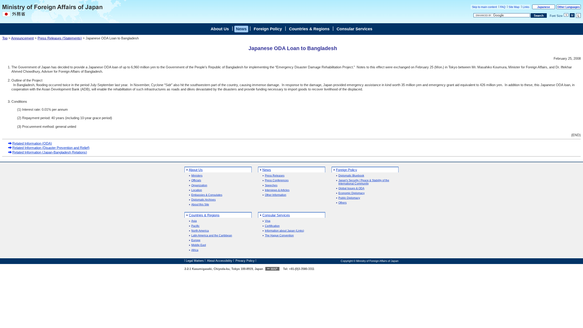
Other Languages (568, 7)
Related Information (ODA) (32, 143)
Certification (272, 226)
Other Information (275, 195)
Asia (194, 221)
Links (526, 7)
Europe (195, 240)
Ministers (196, 175)
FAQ (502, 7)
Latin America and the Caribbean (211, 235)
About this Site (200, 204)
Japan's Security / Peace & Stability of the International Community (363, 182)
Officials (196, 180)
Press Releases (274, 175)
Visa (267, 221)
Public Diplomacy (349, 198)
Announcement (22, 38)
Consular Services (354, 29)
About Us (220, 29)
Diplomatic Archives (203, 199)
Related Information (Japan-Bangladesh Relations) (49, 152)
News (241, 29)
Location (196, 190)
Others (342, 202)
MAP (274, 269)
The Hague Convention (279, 235)
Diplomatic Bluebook (351, 175)
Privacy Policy (245, 260)
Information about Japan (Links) (284, 230)
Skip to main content (484, 7)
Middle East (198, 245)
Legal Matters (195, 260)
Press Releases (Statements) (60, 38)
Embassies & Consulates (206, 195)
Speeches (271, 185)
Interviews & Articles (277, 190)
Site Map (514, 7)
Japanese (543, 7)
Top (5, 38)
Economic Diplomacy (351, 193)
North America (200, 230)
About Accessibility (219, 260)
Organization (199, 185)
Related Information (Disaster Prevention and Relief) (50, 148)
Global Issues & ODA (351, 188)
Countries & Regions (309, 29)
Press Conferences (277, 180)
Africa (194, 250)
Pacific (195, 226)
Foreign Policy (268, 29)
